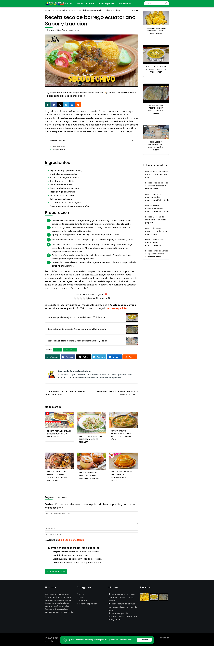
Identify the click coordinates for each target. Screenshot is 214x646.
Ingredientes (59, 146)
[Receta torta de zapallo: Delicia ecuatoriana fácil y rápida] (59, 420)
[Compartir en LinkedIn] (72, 104)
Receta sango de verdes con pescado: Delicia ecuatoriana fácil (156, 253)
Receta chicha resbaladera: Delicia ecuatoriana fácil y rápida (157, 208)
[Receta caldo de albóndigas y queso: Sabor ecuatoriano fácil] (123, 420)
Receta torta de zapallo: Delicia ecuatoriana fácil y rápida (59, 434)
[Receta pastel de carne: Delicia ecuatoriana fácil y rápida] (156, 18)
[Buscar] (166, 3)
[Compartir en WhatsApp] (48, 104)
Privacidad (164, 637)
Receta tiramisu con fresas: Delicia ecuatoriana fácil (154, 242)
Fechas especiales (106, 3)
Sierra (80, 3)
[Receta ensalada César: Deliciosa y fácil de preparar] (91, 422)
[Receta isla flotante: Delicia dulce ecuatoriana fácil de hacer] (123, 460)
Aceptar (144, 640)
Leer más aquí (125, 639)
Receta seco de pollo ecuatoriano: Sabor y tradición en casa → (117, 393)
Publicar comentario (56, 571)
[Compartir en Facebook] (54, 104)
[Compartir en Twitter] (60, 104)
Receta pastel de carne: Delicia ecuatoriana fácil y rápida (156, 30)
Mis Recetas (125, 3)
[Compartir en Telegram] (66, 104)
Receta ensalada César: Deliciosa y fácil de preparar (90, 439)
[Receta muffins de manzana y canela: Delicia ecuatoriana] (91, 461)
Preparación (59, 149)
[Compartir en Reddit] (78, 104)
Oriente (90, 3)
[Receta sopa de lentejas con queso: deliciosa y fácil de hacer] (156, 54)
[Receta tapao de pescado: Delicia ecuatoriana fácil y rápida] (156, 92)
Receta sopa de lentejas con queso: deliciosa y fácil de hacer (156, 69)
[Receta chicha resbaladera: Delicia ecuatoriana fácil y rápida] (156, 131)
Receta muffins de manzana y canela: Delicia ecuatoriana (89, 475)
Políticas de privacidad (71, 539)
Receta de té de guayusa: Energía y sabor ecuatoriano (156, 231)
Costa (70, 3)
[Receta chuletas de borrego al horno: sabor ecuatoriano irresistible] (59, 460)
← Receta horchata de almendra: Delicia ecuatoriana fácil (65, 393)
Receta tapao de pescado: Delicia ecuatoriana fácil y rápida (157, 197)
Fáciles (57, 350)
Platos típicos (70, 350)
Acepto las (65, 539)
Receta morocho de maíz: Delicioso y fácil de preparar (156, 219)
